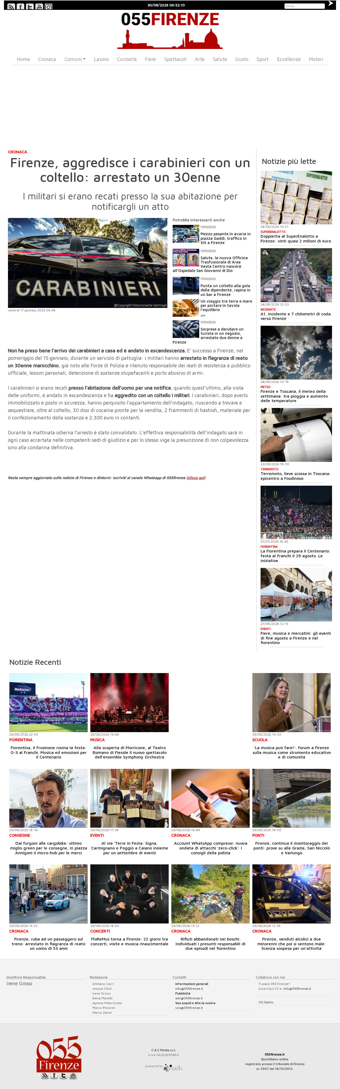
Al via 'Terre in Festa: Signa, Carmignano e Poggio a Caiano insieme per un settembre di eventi (129, 848)
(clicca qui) (195, 477)
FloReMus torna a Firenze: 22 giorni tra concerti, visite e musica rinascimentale (129, 941)
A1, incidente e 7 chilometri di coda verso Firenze (296, 316)
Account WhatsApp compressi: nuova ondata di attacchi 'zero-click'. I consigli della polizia (210, 848)
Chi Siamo (266, 1002)
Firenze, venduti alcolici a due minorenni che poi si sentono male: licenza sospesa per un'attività (291, 944)
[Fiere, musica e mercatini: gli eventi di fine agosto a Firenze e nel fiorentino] (296, 595)
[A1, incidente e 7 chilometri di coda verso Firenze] (296, 275)
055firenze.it (275, 1054)
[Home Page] (170, 29)
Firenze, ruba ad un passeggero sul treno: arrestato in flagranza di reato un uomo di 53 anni (48, 944)
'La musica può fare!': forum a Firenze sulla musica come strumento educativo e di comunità (292, 752)
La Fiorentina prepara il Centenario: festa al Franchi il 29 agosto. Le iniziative (295, 555)
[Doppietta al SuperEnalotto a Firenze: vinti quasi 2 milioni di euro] (296, 198)
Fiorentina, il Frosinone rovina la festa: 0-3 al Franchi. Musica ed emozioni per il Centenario (49, 752)
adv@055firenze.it (189, 998)
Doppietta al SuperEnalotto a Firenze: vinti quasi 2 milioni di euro (296, 238)
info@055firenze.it (189, 989)
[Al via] (129, 798)
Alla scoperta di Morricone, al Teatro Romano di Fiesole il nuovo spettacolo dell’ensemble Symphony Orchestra (130, 752)
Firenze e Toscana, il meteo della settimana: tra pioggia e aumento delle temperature (294, 396)
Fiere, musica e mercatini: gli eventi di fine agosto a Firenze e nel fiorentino (296, 638)
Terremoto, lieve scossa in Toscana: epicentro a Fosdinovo (296, 476)
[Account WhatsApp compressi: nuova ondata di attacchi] (210, 798)
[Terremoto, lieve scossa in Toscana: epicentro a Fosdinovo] (296, 435)
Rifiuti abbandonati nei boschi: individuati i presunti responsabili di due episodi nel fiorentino (210, 944)
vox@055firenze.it (189, 1008)
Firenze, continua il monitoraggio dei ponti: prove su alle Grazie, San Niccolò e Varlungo (291, 848)
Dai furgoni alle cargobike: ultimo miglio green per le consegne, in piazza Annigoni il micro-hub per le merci (48, 848)
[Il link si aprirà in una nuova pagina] (173, 1066)
